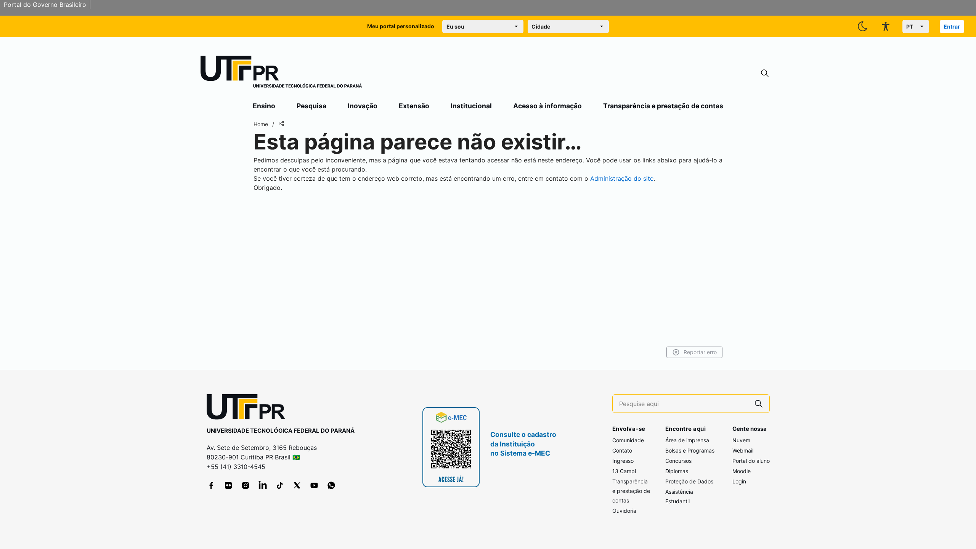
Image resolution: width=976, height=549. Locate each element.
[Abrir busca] (764, 73)
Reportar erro (700, 352)
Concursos (678, 461)
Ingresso (623, 461)
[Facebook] (211, 485)
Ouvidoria (624, 510)
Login (739, 481)
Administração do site (621, 178)
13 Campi (624, 471)
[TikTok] (279, 485)
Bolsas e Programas (689, 450)
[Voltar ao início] (249, 408)
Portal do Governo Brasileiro (45, 4)
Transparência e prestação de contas (663, 106)
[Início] (281, 73)
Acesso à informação (547, 106)
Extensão (414, 106)
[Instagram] (245, 485)
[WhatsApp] (331, 485)
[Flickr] (228, 485)
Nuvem (741, 440)
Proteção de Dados (689, 481)
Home (261, 124)
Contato (622, 450)
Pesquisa (311, 106)
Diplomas (676, 471)
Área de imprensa (687, 440)
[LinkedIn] (262, 485)
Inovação (362, 106)
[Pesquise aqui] (758, 404)
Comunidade (628, 440)
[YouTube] (314, 485)
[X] (297, 485)
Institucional (471, 106)
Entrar (952, 26)
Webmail (742, 450)
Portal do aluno (751, 461)
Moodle (741, 471)
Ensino (264, 106)
